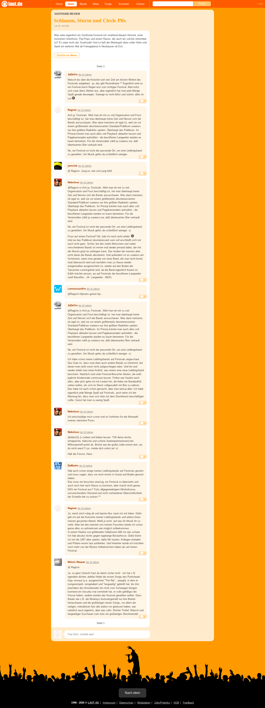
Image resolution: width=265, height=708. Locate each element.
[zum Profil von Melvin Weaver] (58, 562)
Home (59, 4)
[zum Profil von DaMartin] (58, 466)
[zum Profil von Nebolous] (58, 182)
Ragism (72, 109)
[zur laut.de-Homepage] (15, 4)
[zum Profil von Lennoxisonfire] (58, 289)
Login (260, 3)
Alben (96, 4)
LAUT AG (93, 702)
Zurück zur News (67, 55)
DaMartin (73, 465)
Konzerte (124, 4)
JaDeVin (73, 74)
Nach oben (132, 692)
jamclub (72, 165)
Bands (83, 4)
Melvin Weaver (76, 562)
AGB (176, 702)
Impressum (109, 702)
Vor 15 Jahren (85, 74)
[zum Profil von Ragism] (58, 110)
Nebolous (73, 182)
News (71, 4)
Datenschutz (126, 702)
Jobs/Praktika (162, 702)
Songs (108, 4)
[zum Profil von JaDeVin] (58, 74)
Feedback (188, 702)
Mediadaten (143, 702)
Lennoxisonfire (77, 288)
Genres (140, 4)
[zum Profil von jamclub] (58, 166)
